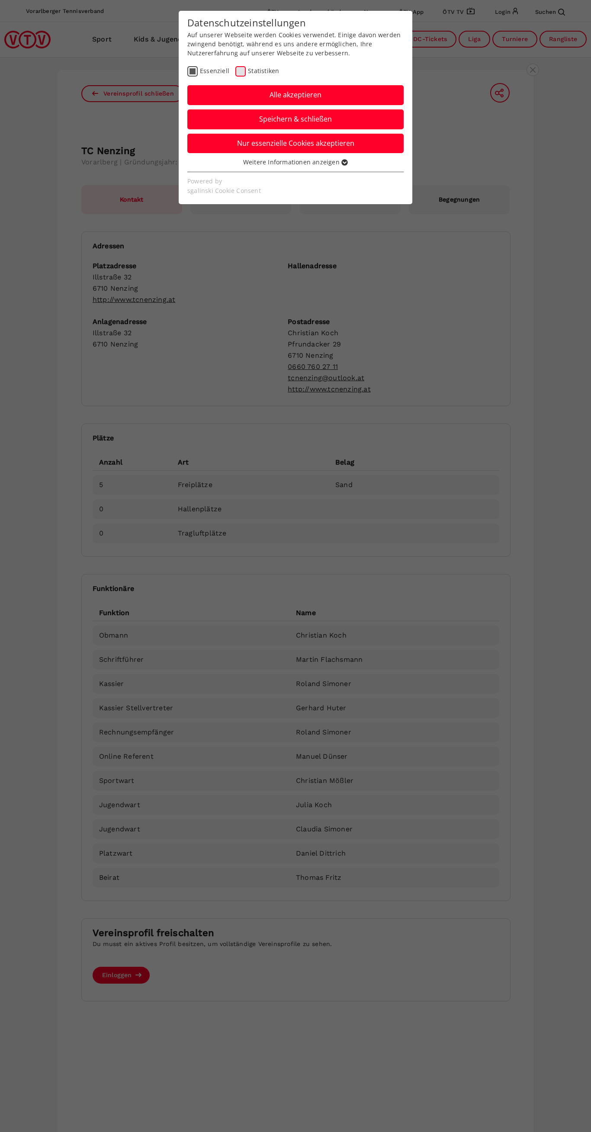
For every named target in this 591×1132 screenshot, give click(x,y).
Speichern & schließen (295, 119)
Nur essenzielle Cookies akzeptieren (295, 143)
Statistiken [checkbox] (263, 71)
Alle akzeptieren (295, 94)
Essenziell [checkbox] (214, 71)
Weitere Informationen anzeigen (292, 162)
